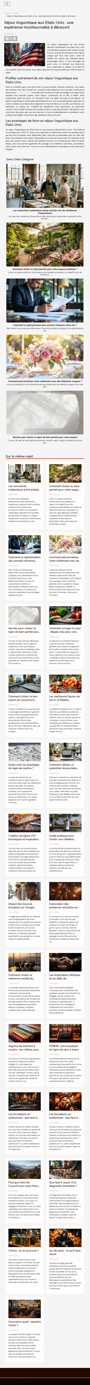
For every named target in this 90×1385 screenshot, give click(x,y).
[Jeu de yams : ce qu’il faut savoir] (65, 1237)
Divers (16, 13)
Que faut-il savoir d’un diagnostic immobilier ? (63, 1184)
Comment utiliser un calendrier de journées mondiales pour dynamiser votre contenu (64, 770)
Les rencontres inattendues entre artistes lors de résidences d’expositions (45, 212)
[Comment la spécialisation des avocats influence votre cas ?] (44, 300)
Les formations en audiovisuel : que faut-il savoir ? (22, 1117)
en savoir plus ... (24, 92)
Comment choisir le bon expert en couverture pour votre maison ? (23, 700)
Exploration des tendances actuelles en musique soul (63, 907)
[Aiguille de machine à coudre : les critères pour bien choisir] (24, 1033)
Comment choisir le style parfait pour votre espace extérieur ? (45, 269)
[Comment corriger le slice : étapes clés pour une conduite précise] (65, 615)
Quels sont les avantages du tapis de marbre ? (23, 766)
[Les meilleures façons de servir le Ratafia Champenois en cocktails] (65, 683)
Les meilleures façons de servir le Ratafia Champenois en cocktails (64, 700)
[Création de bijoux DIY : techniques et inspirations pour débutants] (24, 822)
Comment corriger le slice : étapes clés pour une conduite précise (65, 632)
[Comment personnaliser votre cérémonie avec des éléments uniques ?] (44, 357)
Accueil (7, 13)
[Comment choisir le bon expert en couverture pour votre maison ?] (24, 683)
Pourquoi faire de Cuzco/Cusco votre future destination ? (24, 1186)
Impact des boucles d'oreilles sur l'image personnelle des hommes (24, 907)
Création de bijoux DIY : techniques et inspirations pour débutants (24, 839)
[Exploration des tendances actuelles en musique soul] (65, 891)
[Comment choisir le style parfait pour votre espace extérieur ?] (44, 245)
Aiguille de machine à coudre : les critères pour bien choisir (23, 1049)
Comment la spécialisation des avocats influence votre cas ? (45, 325)
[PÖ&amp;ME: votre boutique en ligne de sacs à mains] (65, 1033)
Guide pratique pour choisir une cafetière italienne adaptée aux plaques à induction (62, 841)
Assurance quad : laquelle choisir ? (24, 1323)
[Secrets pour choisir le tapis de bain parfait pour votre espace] (44, 413)
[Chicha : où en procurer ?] (24, 1237)
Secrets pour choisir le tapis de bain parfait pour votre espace (45, 437)
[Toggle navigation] (7, 4)
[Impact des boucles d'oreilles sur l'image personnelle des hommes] (24, 891)
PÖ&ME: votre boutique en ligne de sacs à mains (64, 1047)
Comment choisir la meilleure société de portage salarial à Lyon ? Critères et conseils (23, 980)
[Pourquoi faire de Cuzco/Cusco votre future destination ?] (24, 1169)
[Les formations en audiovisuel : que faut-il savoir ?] (24, 1101)
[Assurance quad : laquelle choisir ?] (24, 1308)
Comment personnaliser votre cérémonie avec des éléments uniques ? (45, 381)
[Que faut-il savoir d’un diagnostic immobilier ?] (65, 1169)
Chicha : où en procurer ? (23, 1250)
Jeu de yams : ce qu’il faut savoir (65, 1252)
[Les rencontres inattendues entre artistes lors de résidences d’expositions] (44, 186)
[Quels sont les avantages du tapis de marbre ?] (24, 751)
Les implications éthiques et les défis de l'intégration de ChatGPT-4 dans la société (65, 980)
